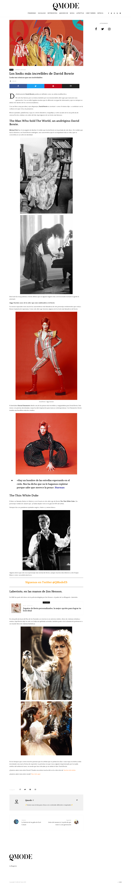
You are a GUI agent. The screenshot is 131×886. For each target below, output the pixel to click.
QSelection (30, 605)
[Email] (71, 86)
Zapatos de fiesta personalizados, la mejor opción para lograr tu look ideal (52, 609)
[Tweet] (35, 86)
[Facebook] (108, 14)
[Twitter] (111, 14)
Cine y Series (91, 13)
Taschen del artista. (69, 770)
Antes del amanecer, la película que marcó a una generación (59, 823)
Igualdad (42, 13)
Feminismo (32, 13)
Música (100, 13)
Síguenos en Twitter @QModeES (46, 582)
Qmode (14, 81)
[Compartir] (18, 86)
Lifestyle (80, 13)
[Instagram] (114, 14)
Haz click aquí (36, 774)
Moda (72, 13)
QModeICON (63, 13)
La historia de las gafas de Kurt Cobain (31, 823)
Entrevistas (52, 13)
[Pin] (53, 86)
